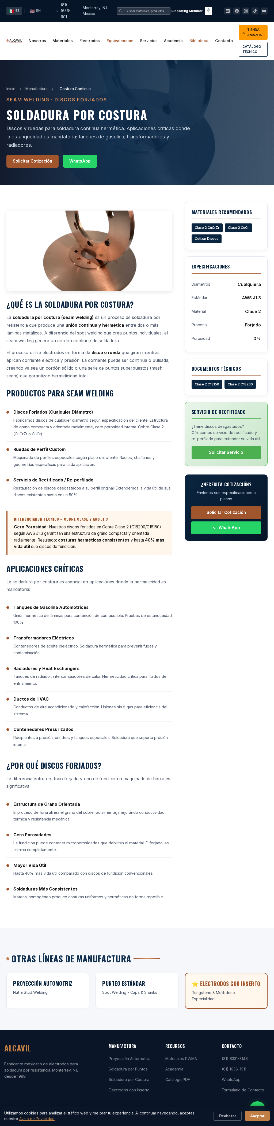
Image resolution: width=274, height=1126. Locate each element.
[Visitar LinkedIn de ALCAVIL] (227, 11)
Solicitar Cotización (32, 161)
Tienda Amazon (254, 32)
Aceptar (257, 1116)
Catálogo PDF (177, 1079)
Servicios (149, 40)
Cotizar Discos (206, 239)
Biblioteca (198, 40)
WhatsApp (80, 161)
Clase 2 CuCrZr (207, 228)
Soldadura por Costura (129, 1079)
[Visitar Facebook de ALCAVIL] (236, 11)
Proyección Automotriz (129, 1058)
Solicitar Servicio (226, 452)
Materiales (62, 40)
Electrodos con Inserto (129, 1090)
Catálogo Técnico (251, 49)
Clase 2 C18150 (207, 384)
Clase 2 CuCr (238, 228)
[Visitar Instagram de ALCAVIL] (245, 11)
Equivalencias (119, 40)
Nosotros (37, 40)
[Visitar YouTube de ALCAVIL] (264, 11)
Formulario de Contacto (243, 1090)
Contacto (224, 40)
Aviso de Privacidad (37, 1118)
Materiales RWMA (181, 1058)
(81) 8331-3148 (235, 1058)
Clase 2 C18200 (240, 384)
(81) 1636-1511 (66, 11)
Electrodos (89, 40)
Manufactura (36, 88)
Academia (173, 40)
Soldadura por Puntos (128, 1069)
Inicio (11, 88)
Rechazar (227, 1116)
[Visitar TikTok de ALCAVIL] (255, 11)
